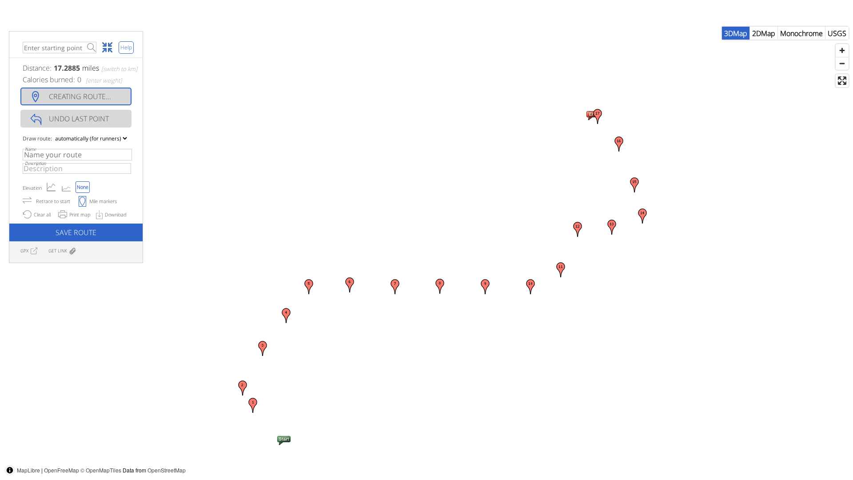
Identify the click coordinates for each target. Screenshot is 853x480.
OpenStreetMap (166, 470)
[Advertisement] (691, 460)
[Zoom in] (842, 50)
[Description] (77, 168)
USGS (837, 33)
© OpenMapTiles (100, 470)
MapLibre (28, 470)
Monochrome (801, 33)
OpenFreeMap (61, 470)
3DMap (735, 33)
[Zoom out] (842, 63)
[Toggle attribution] (9, 470)
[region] (426, 251)
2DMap (763, 33)
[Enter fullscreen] (842, 80)
